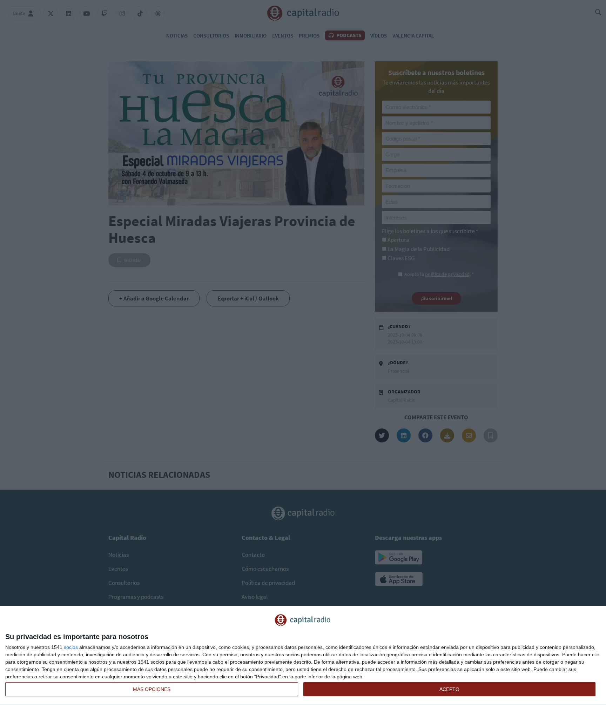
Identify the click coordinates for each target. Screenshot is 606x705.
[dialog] (303, 655)
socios (71, 647)
